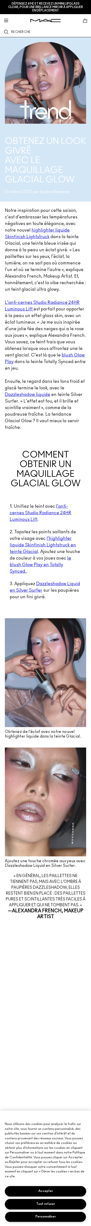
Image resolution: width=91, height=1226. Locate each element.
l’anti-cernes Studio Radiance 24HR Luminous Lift (40, 513)
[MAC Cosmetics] (45, 20)
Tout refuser (45, 1204)
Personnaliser (45, 1216)
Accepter (45, 1191)
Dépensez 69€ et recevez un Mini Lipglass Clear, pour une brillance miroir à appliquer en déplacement (45, 7)
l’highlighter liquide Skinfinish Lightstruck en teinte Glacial (43, 545)
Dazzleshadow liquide (27, 395)
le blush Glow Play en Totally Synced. (40, 565)
